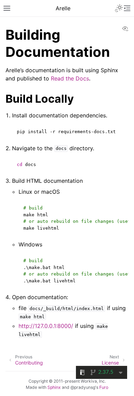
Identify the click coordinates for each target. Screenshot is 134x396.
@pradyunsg (82, 387)
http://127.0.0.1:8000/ (46, 325)
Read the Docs (70, 78)
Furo (103, 387)
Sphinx (54, 387)
